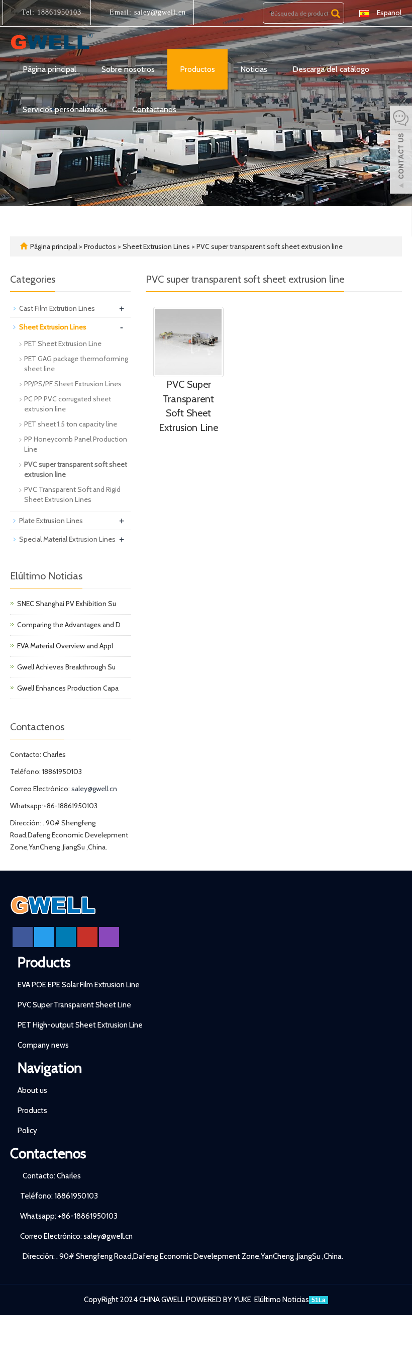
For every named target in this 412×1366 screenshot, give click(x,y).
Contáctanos (154, 109)
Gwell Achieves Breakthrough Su (66, 666)
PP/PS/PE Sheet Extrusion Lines (73, 383)
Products (44, 962)
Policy (27, 1130)
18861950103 (58, 12)
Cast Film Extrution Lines (57, 308)
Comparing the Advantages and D (69, 624)
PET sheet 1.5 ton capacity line (70, 424)
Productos (197, 69)
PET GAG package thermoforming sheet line (76, 363)
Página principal (49, 69)
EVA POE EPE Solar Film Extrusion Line (79, 984)
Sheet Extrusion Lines (156, 246)
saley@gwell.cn (159, 12)
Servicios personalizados (65, 109)
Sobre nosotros (128, 69)
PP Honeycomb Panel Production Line (75, 444)
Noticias (253, 69)
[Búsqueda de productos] (336, 13)
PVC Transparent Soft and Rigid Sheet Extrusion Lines (72, 494)
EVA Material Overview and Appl (65, 645)
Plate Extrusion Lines (51, 520)
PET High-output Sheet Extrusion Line (80, 1025)
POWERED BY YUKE (219, 1299)
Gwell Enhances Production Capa (68, 688)
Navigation (50, 1067)
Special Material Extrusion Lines (67, 539)
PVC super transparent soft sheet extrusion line (269, 246)
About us (32, 1090)
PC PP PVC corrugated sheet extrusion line (67, 403)
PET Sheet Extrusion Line (62, 343)
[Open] (401, 151)
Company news (43, 1045)
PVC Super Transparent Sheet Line (74, 1004)
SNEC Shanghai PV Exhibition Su (66, 603)
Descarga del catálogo (330, 69)
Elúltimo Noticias (281, 1299)
